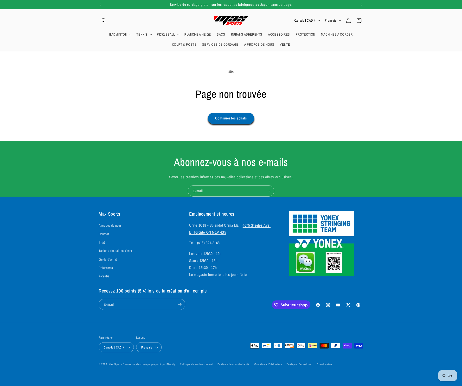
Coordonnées (324, 364)
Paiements (106, 268)
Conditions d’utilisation (268, 364)
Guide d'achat (108, 259)
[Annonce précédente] (100, 4)
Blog (102, 242)
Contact (104, 234)
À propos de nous (110, 225)
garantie (104, 276)
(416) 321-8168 (208, 243)
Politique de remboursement (196, 364)
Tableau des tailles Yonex (116, 251)
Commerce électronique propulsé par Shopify (149, 364)
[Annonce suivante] (361, 4)
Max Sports (115, 364)
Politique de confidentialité (234, 364)
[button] (104, 20)
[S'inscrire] (268, 191)
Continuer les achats (231, 118)
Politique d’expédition (299, 364)
